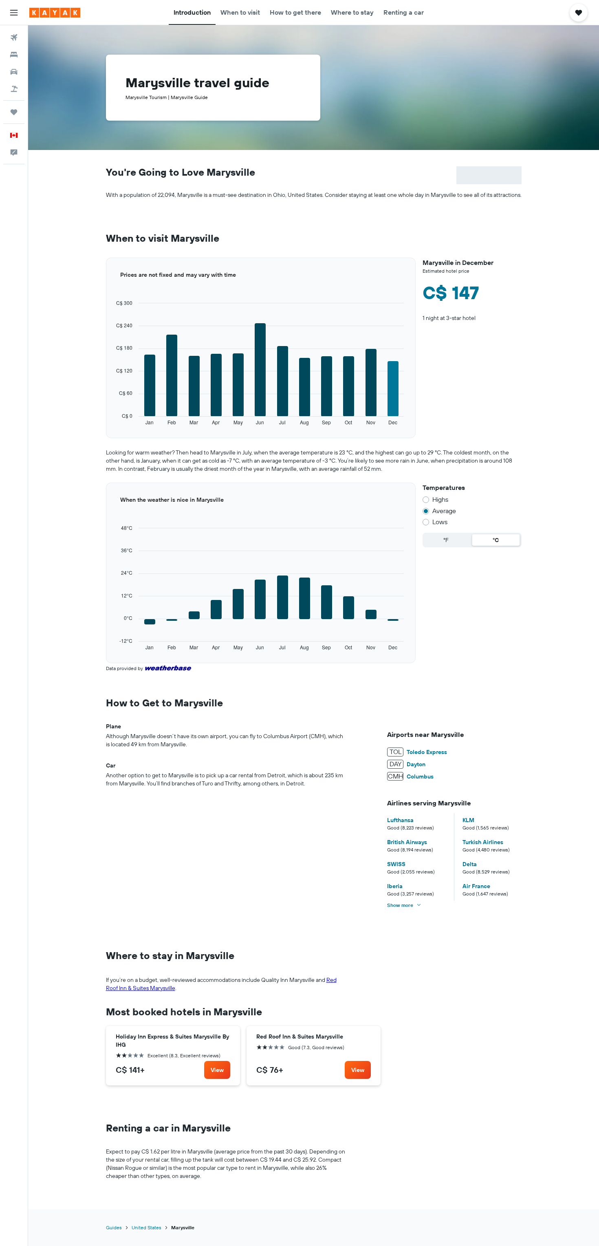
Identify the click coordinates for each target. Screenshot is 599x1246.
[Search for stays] (13, 54)
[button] (14, 13)
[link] (217, 1070)
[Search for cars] (13, 72)
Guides (114, 1227)
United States (146, 1227)
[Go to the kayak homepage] (54, 13)
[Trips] (13, 112)
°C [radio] (496, 540)
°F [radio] (446, 540)
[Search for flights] (13, 37)
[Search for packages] (13, 89)
